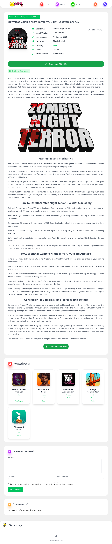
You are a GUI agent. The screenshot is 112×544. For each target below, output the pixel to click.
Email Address (62, 477)
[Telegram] (56, 536)
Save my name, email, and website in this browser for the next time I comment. (42, 484)
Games (17, 17)
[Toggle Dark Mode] (95, 4)
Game (62, 4)
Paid (22, 17)
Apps (77, 4)
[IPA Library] (15, 4)
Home (46, 4)
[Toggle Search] (105, 4)
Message (11, 457)
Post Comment (15, 489)
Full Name (11, 477)
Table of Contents (20, 71)
